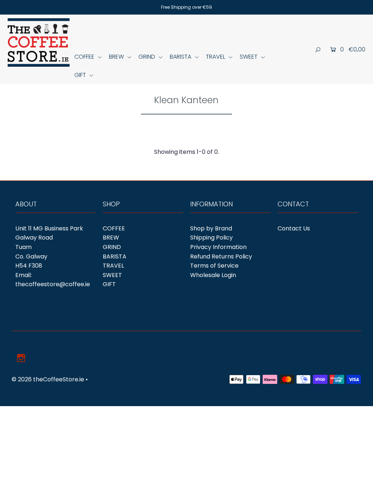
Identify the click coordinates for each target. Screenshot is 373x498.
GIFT (80, 75)
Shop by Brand (211, 228)
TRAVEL (216, 56)
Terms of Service (214, 265)
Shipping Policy (211, 237)
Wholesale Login (213, 275)
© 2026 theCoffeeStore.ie (48, 379)
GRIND (147, 56)
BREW (117, 56)
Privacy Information (218, 247)
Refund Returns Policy (221, 256)
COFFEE (85, 56)
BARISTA (181, 56)
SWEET (249, 56)
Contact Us (294, 228)
